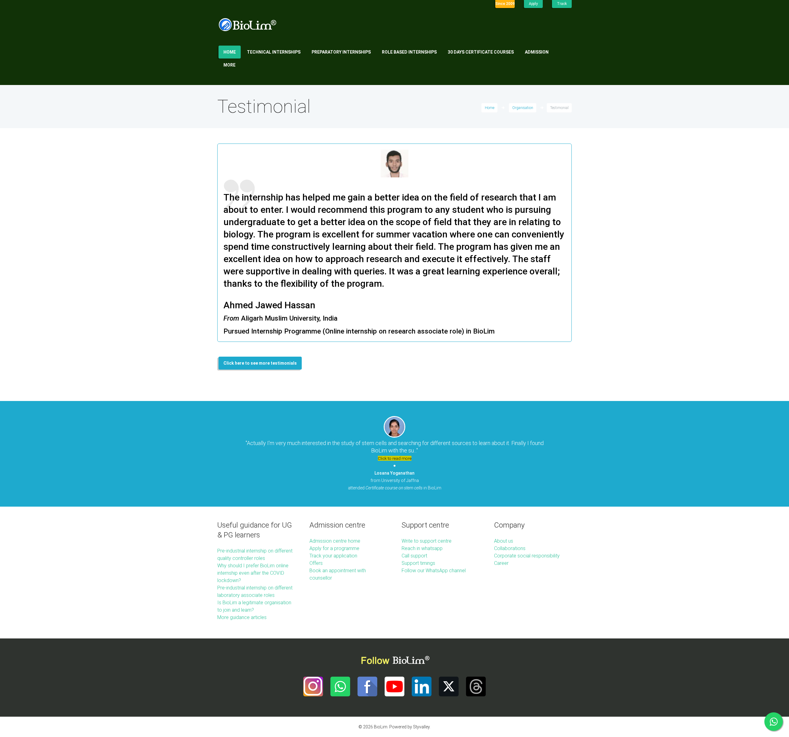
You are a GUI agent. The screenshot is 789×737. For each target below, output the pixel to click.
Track (562, 4)
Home (229, 52)
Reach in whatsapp (422, 548)
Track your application (333, 556)
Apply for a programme (334, 548)
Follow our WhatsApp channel (434, 570)
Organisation (522, 108)
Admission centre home (334, 541)
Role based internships (409, 52)
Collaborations (509, 548)
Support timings (418, 563)
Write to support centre (427, 541)
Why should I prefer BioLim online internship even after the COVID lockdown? (252, 573)
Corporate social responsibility (527, 556)
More (229, 65)
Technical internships (273, 52)
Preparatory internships (341, 52)
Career (501, 563)
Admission (537, 52)
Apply (533, 4)
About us (503, 541)
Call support (414, 556)
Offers (316, 563)
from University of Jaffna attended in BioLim (394, 480)
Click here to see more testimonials (260, 363)
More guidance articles (242, 617)
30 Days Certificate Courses (481, 52)
